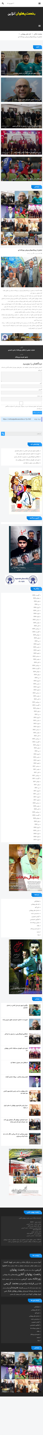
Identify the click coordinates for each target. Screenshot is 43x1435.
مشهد (36, 1288)
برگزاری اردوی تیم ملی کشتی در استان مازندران (27, 451)
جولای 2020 (36, 818)
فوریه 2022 (37, 760)
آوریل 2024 (37, 681)
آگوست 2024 (36, 669)
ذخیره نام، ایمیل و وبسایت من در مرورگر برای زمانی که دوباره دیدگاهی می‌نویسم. (23, 407)
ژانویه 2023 (37, 727)
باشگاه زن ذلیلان (21, 1262)
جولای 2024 (36, 672)
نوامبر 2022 (36, 733)
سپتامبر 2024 (36, 666)
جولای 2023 (36, 708)
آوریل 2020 (37, 827)
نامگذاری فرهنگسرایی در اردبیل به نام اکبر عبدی (27, 457)
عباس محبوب (9, 1279)
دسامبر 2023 (36, 693)
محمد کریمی (11, 1283)
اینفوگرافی (37, 901)
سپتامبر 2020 (36, 812)
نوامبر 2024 (36, 659)
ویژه (39, 935)
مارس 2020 (36, 831)
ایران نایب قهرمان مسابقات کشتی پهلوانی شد (28, 460)
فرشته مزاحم (28, 1283)
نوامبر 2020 (36, 806)
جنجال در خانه (19, 1266)
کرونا (30, 1294)
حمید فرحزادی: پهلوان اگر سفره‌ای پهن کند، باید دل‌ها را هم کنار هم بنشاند (16, 1121)
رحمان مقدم (28, 1270)
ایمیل (40, 390)
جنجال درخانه (10, 1266)
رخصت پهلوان (17, 1270)
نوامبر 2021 (36, 769)
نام (41, 383)
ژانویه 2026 (37, 617)
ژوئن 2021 (37, 785)
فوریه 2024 (37, 687)
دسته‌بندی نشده (35, 914)
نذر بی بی (26, 1288)
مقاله (38, 926)
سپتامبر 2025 (36, 629)
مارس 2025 (36, 647)
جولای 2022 (36, 745)
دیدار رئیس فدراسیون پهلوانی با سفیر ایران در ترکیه (16, 1106)
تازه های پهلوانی (26, 34)
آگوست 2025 (36, 632)
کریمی (27, 1294)
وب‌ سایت (39, 396)
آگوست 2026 (36, 595)
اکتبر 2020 (37, 809)
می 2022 (37, 751)
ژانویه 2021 (37, 800)
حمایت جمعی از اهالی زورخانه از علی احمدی (21, 350)
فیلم (20, 1283)
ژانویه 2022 (37, 763)
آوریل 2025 (37, 644)
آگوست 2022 (36, 742)
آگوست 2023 (36, 705)
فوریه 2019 (37, 840)
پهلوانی (35, 1294)
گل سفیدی (12, 1294)
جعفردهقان (27, 1266)
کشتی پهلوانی (19, 1294)
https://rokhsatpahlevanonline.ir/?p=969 (17, 419)
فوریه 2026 (37, 614)
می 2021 (37, 788)
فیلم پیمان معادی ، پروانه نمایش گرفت (16, 1077)
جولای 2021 (36, 782)
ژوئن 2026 (37, 601)
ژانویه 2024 (37, 690)
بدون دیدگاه (30, 253)
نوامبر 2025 (36, 623)
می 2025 (37, 641)
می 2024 (37, 678)
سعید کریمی (26, 1279)
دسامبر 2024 (36, 656)
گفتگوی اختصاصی (35, 920)
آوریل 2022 (37, 754)
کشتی (23, 1294)
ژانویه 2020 (37, 837)
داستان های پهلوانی (34, 910)
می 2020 (37, 824)
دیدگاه (40, 371)
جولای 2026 (36, 598)
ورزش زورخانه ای (32, 1291)
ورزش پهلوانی (21, 1291)
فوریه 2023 (37, 724)
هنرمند (21, 1288)
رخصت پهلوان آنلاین (29, 1274)
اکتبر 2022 (37, 736)
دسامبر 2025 (36, 620)
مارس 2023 (36, 721)
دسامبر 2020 (36, 803)
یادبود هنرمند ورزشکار (21, 357)
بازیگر (28, 1262)
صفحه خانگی (38, 34)
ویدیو (38, 932)
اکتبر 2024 (37, 662)
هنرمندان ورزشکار (35, 929)
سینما (19, 1279)
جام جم (39, 1266)
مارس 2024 (36, 684)
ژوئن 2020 (37, 821)
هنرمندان (14, 1287)
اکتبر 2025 (37, 626)
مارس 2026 (36, 611)
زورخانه (37, 1279)
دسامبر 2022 (36, 730)
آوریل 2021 (37, 791)
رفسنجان (14, 1274)
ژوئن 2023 (37, 711)
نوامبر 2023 (36, 696)
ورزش (7, 1288)
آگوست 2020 (36, 815)
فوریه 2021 (37, 797)
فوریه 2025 (37, 650)
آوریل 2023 (37, 718)
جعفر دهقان (33, 1266)
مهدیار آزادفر (32, 1288)
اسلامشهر (36, 1262)
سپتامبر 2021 (36, 776)
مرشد (39, 1288)
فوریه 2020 (37, 834)
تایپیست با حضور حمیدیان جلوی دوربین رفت (28, 454)
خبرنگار (33, 1270)
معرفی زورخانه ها (35, 923)
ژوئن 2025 (37, 638)
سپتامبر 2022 (36, 739)
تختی (14, 1262)
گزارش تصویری (36, 917)
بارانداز (31, 1262)
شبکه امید (15, 1279)
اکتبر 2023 (37, 699)
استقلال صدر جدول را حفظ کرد (31, 463)
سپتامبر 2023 (36, 702)
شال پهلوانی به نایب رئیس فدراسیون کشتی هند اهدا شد (16, 1092)
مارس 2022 (36, 757)
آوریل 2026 (37, 607)
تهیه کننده (8, 1262)
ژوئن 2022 (37, 748)
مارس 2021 (36, 794)
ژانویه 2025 (37, 653)
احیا (39, 1262)
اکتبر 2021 (37, 773)
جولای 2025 (36, 635)
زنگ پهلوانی (6, 1274)
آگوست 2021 (36, 779)
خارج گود (37, 907)
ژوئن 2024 (37, 675)
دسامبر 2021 (36, 766)
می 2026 (37, 604)
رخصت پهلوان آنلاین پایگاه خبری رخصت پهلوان (21, 13)
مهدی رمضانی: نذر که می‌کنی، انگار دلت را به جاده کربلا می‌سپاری (15, 1135)
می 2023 (37, 714)
